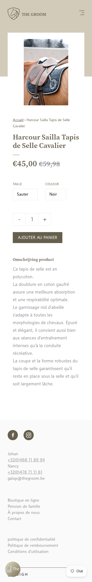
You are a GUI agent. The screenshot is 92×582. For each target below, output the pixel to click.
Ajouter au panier (37, 237)
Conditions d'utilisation (28, 551)
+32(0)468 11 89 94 (26, 460)
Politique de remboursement (33, 545)
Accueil (18, 120)
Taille (17, 184)
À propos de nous (24, 512)
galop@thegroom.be (26, 478)
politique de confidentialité (31, 539)
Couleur (52, 184)
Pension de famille (24, 506)
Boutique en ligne (23, 500)
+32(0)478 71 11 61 (25, 472)
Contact (14, 518)
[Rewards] (12, 569)
